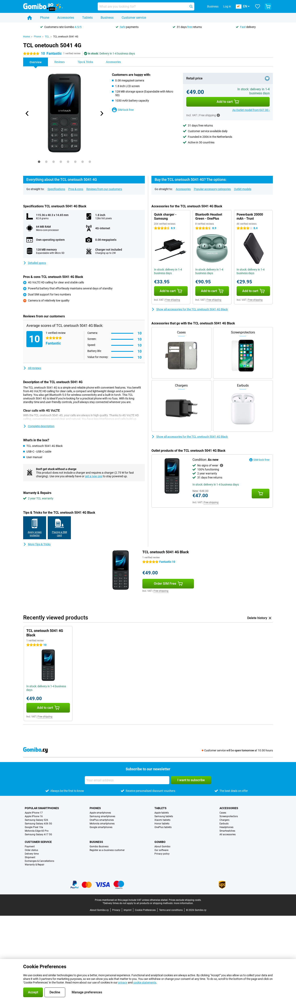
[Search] (191, 6)
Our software (161, 850)
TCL (47, 36)
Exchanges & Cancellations (39, 861)
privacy (122, 982)
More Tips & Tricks (39, 544)
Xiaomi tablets (162, 820)
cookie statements (144, 982)
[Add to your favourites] (267, 78)
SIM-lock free (126, 109)
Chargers (224, 820)
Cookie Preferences (145, 910)
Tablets (87, 18)
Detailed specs (37, 262)
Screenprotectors (228, 816)
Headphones (226, 827)
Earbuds (224, 823)
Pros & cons (75, 189)
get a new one (93, 476)
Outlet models (242, 189)
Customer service (134, 18)
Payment (30, 846)
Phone (44, 18)
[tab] (39, 161)
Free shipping (172, 299)
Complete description (41, 426)
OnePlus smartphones (102, 820)
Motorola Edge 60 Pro (37, 830)
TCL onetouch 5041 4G (65, 36)
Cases (222, 812)
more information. (184, 903)
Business (107, 18)
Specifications (56, 189)
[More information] (218, 115)
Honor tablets (161, 823)
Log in (227, 6)
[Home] (29, 18)
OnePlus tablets (163, 827)
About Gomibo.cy (99, 910)
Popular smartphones (42, 808)
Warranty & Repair (34, 864)
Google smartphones (101, 827)
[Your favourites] (257, 6)
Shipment (30, 857)
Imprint (127, 910)
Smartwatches (227, 830)
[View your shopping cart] (268, 6)
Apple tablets (161, 812)
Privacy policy (162, 853)
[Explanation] (221, 465)
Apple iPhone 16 (34, 816)
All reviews (34, 368)
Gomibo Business (99, 846)
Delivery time (32, 853)
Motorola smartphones (102, 823)
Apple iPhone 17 (34, 812)
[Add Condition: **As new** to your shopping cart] (260, 493)
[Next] (101, 113)
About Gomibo (162, 846)
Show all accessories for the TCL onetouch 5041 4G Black (192, 309)
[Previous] (27, 113)
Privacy (116, 910)
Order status (31, 850)
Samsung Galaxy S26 (36, 820)
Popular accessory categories (212, 189)
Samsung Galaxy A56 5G (38, 823)
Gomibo (160, 842)
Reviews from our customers (104, 189)
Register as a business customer (107, 850)
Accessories (65, 18)
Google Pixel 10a (34, 827)
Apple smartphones (100, 812)
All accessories (227, 834)
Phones (95, 808)
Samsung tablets (163, 816)
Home (26, 36)
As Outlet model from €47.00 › (251, 110)
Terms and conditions (171, 910)
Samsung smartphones (102, 816)
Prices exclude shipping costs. (185, 900)
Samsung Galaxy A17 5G (38, 834)
